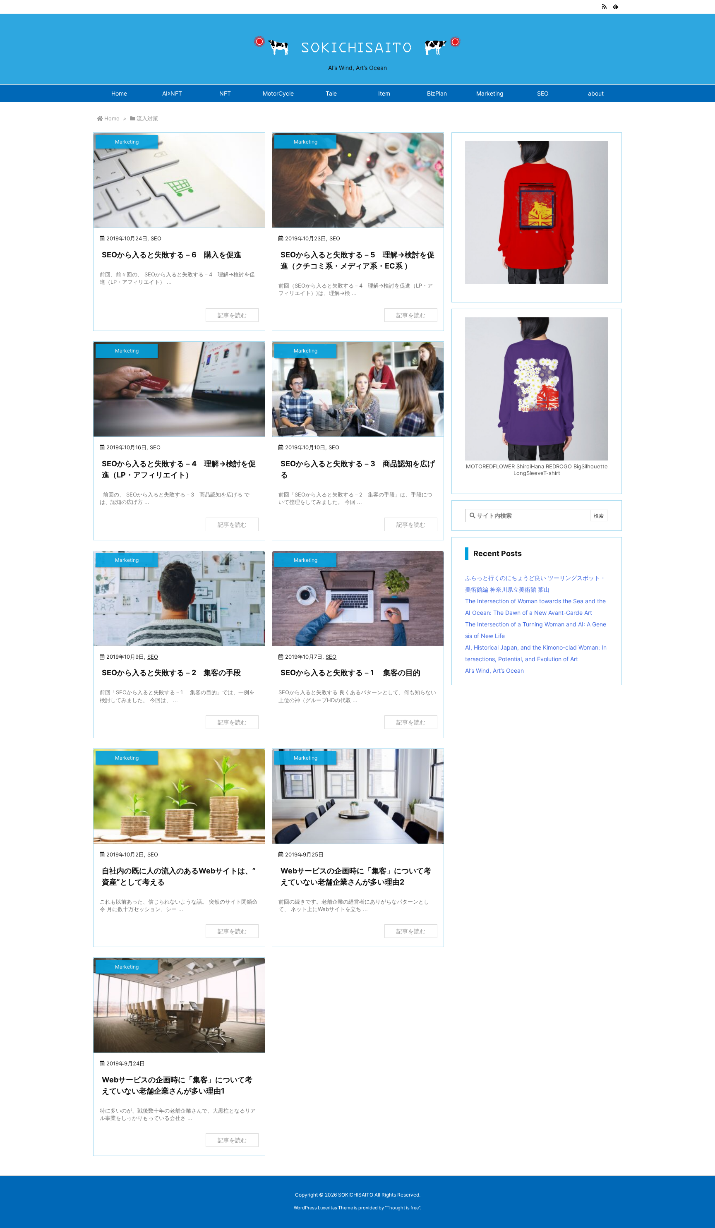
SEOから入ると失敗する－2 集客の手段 (171, 672)
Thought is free (402, 1208)
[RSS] (604, 6)
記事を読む (232, 315)
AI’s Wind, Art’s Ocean (494, 670)
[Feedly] (615, 6)
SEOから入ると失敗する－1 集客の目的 (350, 672)
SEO (156, 238)
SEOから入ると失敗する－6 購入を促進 (171, 254)
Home (112, 118)
